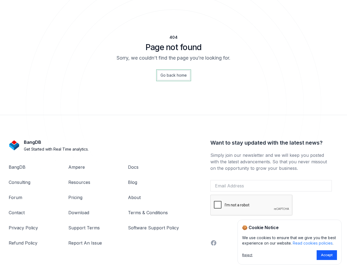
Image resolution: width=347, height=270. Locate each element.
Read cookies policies (313, 243)
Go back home (173, 75)
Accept (327, 255)
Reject (247, 255)
